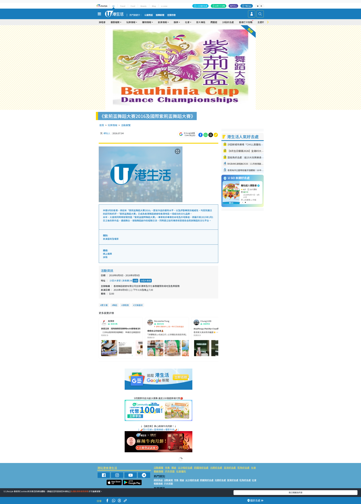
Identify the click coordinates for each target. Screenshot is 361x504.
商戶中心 (233, 6)
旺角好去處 (243, 467)
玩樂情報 (112, 125)
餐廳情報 (158, 471)
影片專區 (200, 22)
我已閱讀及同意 (295, 492)
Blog (154, 6)
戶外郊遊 (170, 471)
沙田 (135, 280)
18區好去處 (228, 22)
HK (113, 6)
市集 (167, 467)
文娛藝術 (138, 305)
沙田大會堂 (145, 280)
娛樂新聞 (160, 15)
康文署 (104, 305)
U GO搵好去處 (201, 6)
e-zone (164, 6)
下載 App (247, 6)
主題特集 (262, 22)
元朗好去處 (216, 467)
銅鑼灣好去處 (201, 467)
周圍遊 (213, 22)
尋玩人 (107, 133)
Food (133, 6)
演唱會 (102, 22)
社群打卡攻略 (220, 6)
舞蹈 (115, 305)
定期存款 (171, 15)
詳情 (105, 257)
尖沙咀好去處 (185, 467)
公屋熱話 (148, 15)
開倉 (173, 467)
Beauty (144, 6)
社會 (253, 467)
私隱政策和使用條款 (80, 491)
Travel (122, 6)
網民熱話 (158, 480)
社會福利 (181, 471)
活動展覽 (126, 125)
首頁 (101, 125)
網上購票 (107, 253)
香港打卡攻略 (245, 22)
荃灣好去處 (230, 467)
